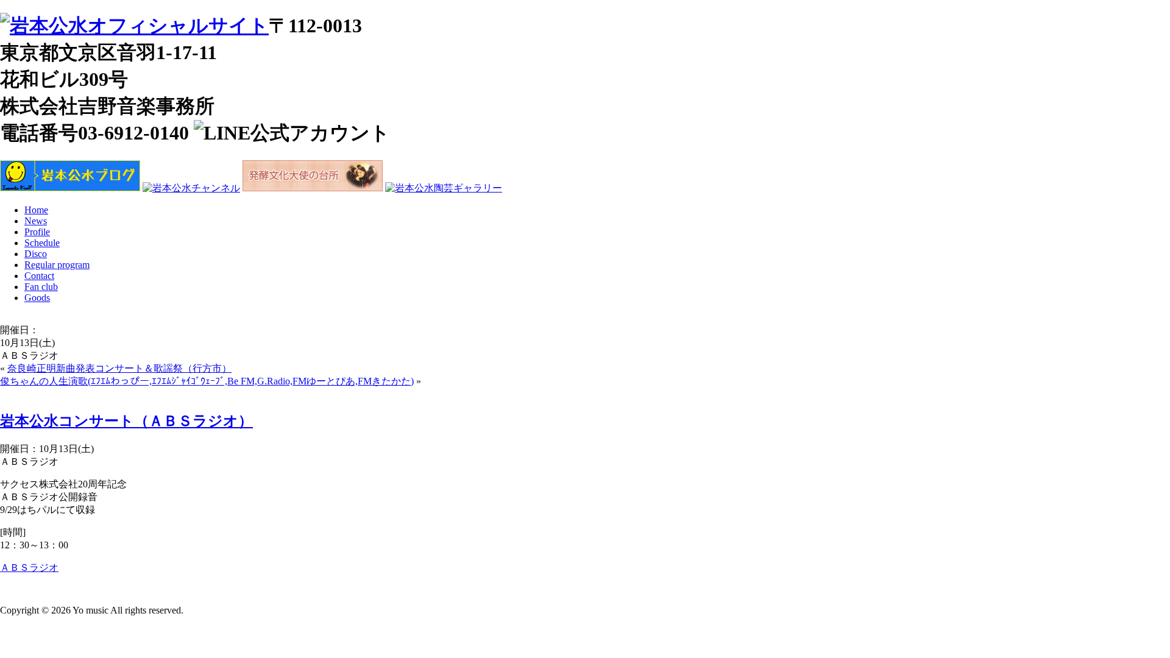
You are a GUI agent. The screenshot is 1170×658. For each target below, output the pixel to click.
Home (36, 210)
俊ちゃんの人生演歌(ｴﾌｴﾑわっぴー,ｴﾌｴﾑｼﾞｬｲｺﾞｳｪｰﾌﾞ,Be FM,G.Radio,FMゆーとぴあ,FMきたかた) (207, 381)
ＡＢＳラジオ (29, 567)
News (35, 221)
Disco (35, 254)
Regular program (57, 265)
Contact (39, 276)
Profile (37, 232)
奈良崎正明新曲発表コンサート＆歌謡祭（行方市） (119, 368)
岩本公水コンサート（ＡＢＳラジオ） (126, 421)
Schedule (42, 243)
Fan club (41, 286)
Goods (37, 297)
